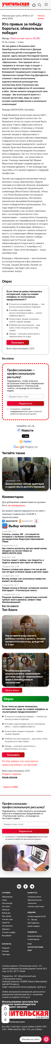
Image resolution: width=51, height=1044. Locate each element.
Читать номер (41, 17)
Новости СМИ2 (10, 787)
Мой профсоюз (33, 923)
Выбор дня (6, 913)
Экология (5, 910)
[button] (10, 521)
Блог (30, 950)
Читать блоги (12, 690)
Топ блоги (9, 610)
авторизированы (16, 505)
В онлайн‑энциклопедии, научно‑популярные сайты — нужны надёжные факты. (25, 313)
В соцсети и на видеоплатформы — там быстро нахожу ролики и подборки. (26, 305)
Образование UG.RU (13, 481)
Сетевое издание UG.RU (37, 916)
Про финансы (7, 926)
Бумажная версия (35, 936)
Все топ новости (10, 606)
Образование (7, 897)
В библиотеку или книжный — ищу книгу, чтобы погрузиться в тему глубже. (24, 328)
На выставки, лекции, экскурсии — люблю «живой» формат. (25, 320)
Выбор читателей (22, 526)
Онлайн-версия (33, 939)
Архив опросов (9, 777)
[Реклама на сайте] (46, 1039)
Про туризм (6, 916)
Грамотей (6, 923)
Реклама (5, 951)
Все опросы (8, 358)
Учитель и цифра (8, 932)
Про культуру (7, 903)
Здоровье (6, 929)
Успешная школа (34, 897)
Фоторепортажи (35, 947)
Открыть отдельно (11, 774)
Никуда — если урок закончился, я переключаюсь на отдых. (24, 335)
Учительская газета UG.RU (25, 38)
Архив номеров (34, 926)
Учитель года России (36, 906)
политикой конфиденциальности (30, 837)
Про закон (6, 906)
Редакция (6, 948)
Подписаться (25, 403)
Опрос (9, 699)
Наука (4, 900)
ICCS (30, 944)
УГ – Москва (32, 920)
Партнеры (6, 954)
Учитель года (7, 919)
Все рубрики (6, 936)
